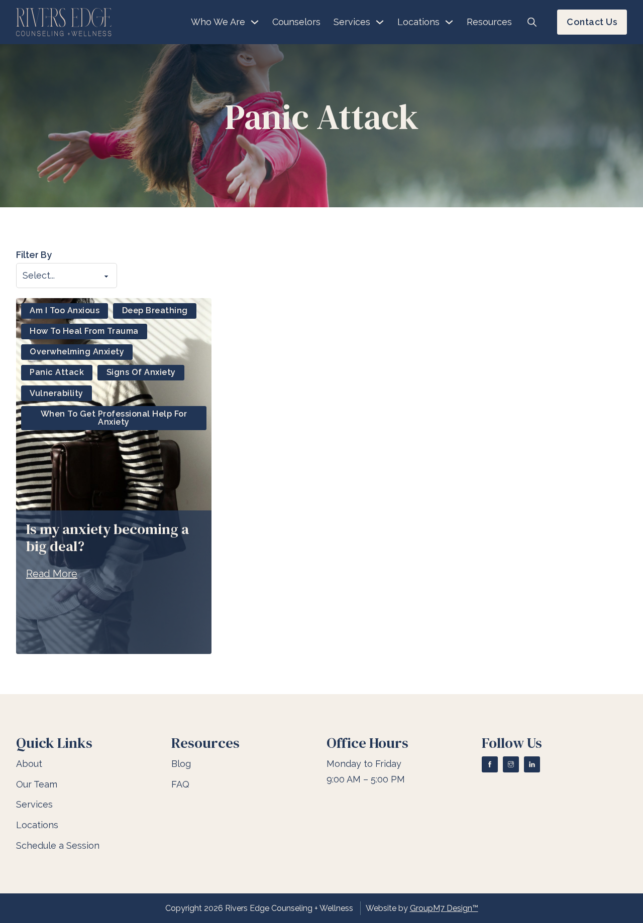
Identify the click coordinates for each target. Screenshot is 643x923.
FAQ (180, 784)
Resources (489, 22)
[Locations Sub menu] (449, 22)
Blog (181, 763)
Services (352, 22)
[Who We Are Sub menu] (254, 22)
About (29, 763)
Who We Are (218, 22)
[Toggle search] (532, 22)
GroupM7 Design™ (444, 908)
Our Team (36, 784)
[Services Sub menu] (379, 22)
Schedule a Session (57, 845)
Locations (418, 22)
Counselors (296, 22)
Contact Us (592, 22)
